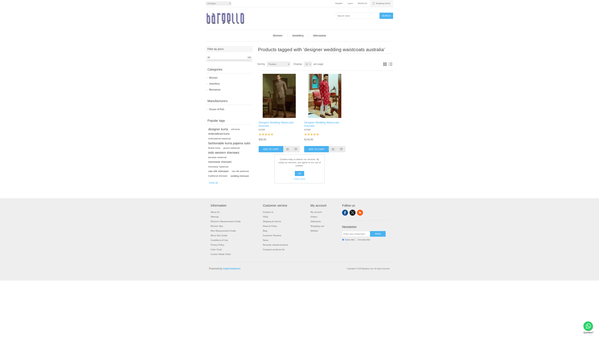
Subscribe (350, 239)
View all (213, 182)
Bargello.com (295, 278)
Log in (350, 3)
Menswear (215, 89)
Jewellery (214, 83)
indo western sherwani (223, 152)
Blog (265, 231)
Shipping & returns (272, 221)
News (265, 240)
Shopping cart (317, 226)
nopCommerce (232, 268)
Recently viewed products (275, 245)
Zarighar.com (311, 278)
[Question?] (588, 326)
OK (299, 173)
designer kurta (218, 129)
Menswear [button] (319, 35)
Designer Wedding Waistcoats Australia (276, 124)
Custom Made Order (221, 254)
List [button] (390, 64)
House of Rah (216, 109)
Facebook (345, 213)
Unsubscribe (364, 239)
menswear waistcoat (218, 166)
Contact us (268, 212)
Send (378, 234)
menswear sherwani (219, 161)
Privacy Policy (217, 245)
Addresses (315, 221)
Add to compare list (287, 149)
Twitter (353, 213)
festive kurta (214, 148)
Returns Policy (270, 226)
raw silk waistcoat (240, 171)
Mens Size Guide (219, 235)
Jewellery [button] (298, 35)
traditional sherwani (217, 176)
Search (386, 16)
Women (213, 77)
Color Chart (216, 249)
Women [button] (277, 35)
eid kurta (235, 129)
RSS (360, 213)
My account (316, 212)
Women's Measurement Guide (226, 221)
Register (339, 3)
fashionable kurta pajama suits (229, 143)
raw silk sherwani (218, 171)
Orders (313, 216)
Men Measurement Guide (223, 231)
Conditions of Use (219, 240)
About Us (215, 212)
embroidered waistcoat (219, 138)
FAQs (265, 216)
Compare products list (274, 249)
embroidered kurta (218, 133)
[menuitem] (277, 35)
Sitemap (215, 216)
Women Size (217, 226)
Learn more (299, 179)
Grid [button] (385, 64)
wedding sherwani (240, 176)
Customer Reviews (272, 235)
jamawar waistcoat (217, 157)
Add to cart (271, 149)
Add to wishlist (296, 149)
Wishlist (314, 231)
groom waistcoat (231, 148)
